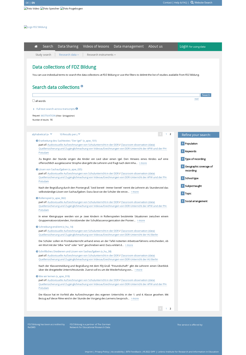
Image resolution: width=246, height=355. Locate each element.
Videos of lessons (96, 46)
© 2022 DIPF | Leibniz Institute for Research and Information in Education (181, 351)
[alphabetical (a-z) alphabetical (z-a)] (43, 134)
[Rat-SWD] (48, 338)
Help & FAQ (180, 2)
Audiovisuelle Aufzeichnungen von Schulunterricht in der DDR (83, 144)
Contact (167, 2)
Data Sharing (68, 46)
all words (40, 101)
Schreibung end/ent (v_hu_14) (55, 226)
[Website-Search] (191, 2)
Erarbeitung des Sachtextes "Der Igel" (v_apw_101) (67, 140)
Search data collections (56, 87)
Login (192, 46)
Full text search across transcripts (56, 109)
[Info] (82, 87)
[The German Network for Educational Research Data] (90, 338)
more (143, 163)
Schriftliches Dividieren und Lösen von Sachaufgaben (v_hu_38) (74, 251)
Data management (129, 46)
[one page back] (160, 134)
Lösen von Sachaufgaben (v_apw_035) (60, 169)
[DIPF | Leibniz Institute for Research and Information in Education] (197, 339)
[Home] (36, 46)
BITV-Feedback (133, 351)
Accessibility (117, 351)
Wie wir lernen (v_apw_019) (54, 276)
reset (196, 98)
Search (48, 46)
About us (155, 46)
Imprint (89, 351)
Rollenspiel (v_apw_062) (52, 198)
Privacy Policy (102, 351)
